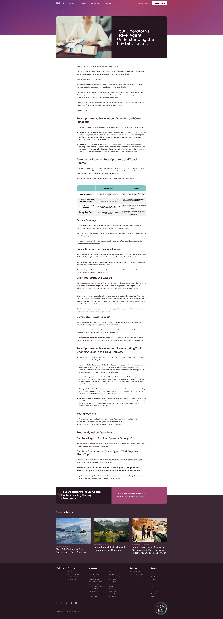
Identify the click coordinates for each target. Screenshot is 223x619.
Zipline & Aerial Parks (115, 584)
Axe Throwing (113, 581)
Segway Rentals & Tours (95, 586)
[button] (72, 3)
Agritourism (112, 591)
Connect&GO (155, 594)
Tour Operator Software (137, 574)
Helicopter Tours (114, 572)
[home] (61, 3)
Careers (153, 586)
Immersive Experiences (95, 594)
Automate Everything (74, 574)
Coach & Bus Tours (94, 584)
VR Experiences (93, 596)
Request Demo (159, 3)
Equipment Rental (135, 577)
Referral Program (155, 579)
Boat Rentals (92, 572)
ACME (152, 596)
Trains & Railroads (114, 594)
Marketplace (154, 577)
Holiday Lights (113, 589)
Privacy (153, 581)
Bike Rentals (92, 591)
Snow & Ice (112, 579)
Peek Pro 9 (108, 3)
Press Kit (153, 589)
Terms (152, 584)
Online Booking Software (137, 572)
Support (140, 3)
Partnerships (154, 591)
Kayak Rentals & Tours (95, 579)
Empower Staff (72, 579)
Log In (147, 3)
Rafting (111, 586)
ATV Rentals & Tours (115, 574)
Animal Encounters (114, 577)
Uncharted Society (94, 589)
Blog (152, 574)
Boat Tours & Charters (95, 574)
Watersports (92, 577)
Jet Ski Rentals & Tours (95, 581)
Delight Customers (73, 577)
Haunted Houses (114, 596)
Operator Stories (96, 3)
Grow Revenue (72, 572)
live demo (140, 496)
